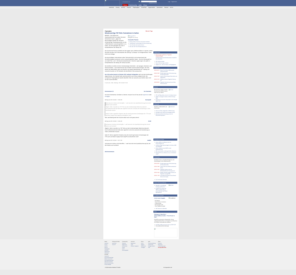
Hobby (123, 247)
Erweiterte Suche (153, 3)
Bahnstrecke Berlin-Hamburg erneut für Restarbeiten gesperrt (164, 114)
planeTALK (114, 243)
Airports (129, 7)
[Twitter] (172, 5)
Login (169, 1)
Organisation (151, 7)
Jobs (140, 5)
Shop (145, 5)
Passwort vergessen (135, 246)
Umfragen (143, 247)
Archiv (171, 7)
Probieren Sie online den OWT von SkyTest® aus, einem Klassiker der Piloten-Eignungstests (162, 190)
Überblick (111, 7)
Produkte (160, 243)
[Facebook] (170, 5)
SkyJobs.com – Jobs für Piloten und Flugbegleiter (166, 64)
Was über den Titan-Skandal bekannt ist (138, 46)
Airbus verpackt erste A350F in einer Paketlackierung (163, 148)
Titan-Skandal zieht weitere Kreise (137, 45)
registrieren (146, 94)
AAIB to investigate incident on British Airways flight (165, 97)
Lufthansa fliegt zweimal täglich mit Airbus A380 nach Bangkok (166, 146)
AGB (149, 247)
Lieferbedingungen (162, 246)
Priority (117, 7)
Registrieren (174, 1)
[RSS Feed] (174, 5)
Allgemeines (124, 244)
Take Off (113, 244)
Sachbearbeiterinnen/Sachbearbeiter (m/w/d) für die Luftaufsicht (166, 58)
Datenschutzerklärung (109, 263)
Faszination (160, 7)
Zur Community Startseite (161, 179)
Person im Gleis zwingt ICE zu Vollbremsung (165, 110)
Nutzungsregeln (125, 250)
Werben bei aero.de (108, 258)
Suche (123, 248)
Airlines (123, 7)
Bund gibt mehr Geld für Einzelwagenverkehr (165, 112)
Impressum (107, 256)
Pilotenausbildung (152, 243)
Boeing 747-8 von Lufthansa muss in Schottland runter (166, 153)
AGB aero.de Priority (109, 261)
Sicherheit (143, 7)
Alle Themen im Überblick (161, 208)
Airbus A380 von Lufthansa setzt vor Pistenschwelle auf (163, 143)
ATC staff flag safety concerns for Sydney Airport (166, 95)
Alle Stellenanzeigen (160, 61)
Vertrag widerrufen (162, 247)
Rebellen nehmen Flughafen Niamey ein (168, 80)
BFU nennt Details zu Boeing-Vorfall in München (166, 151)
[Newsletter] (176, 5)
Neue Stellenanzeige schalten (162, 63)
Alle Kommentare (109, 151)
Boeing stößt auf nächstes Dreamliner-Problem (140, 41)
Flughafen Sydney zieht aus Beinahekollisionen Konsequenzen (167, 170)
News (125, 5)
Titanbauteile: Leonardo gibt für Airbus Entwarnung (140, 43)
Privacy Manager (108, 264)
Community (133, 5)
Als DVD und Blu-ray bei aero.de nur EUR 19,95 (166, 224)
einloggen (107, 96)
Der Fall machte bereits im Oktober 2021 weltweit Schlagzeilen (121, 74)
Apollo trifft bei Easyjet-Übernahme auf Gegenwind (168, 77)
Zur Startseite (147, 91)
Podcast (166, 7)
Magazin (142, 244)
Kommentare (124, 246)
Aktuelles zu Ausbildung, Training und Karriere (161, 186)
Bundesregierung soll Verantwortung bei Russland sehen (168, 74)
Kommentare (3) (109, 91)
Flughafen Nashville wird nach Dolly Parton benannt (168, 83)
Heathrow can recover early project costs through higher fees (166, 100)
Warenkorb (160, 244)
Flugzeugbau (136, 7)
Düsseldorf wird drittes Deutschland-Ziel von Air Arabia (168, 176)
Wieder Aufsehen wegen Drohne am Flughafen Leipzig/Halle (168, 173)
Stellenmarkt (150, 244)
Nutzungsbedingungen (109, 260)
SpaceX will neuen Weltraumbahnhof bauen (168, 167)
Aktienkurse (143, 246)
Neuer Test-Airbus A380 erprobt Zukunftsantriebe (167, 71)
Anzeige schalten (151, 246)
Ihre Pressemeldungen (109, 257)
